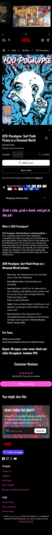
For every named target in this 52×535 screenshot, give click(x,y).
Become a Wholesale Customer (15, 489)
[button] (22, 34)
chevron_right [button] (49, 34)
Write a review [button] (26, 383)
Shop (14, 50)
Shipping (5, 148)
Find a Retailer (8, 485)
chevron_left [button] (2, 34)
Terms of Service (9, 507)
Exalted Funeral (15, 516)
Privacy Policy (8, 502)
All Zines (25, 50)
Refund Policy (8, 511)
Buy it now (26, 170)
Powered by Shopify (26, 521)
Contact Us (7, 471)
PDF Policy (7, 480)
